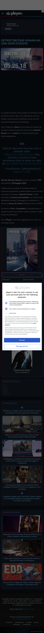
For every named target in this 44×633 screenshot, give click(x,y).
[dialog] (22, 316)
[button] (22, 313)
